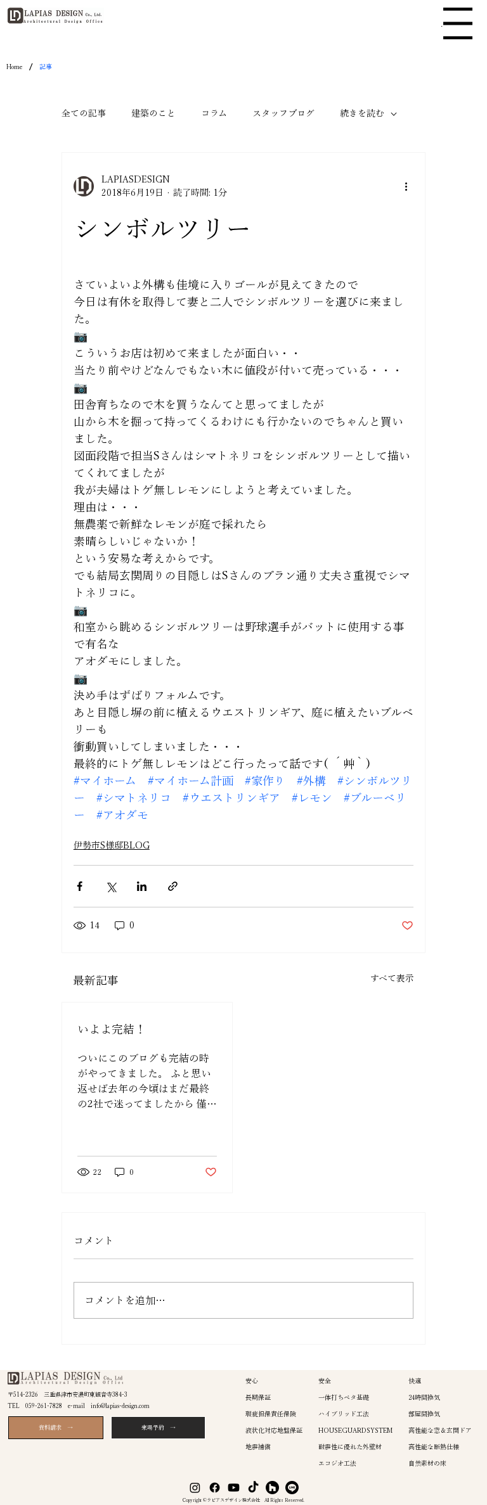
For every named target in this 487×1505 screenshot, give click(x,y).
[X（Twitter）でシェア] (111, 886)
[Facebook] (214, 1487)
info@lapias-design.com (120, 1406)
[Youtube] (233, 1487)
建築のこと (153, 113)
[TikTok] (253, 1487)
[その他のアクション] (405, 186)
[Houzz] (272, 1487)
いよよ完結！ (111, 1029)
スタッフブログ (283, 113)
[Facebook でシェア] (80, 886)
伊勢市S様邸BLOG (112, 845)
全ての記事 (84, 113)
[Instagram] (195, 1487)
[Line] (292, 1487)
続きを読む (362, 113)
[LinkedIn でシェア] (142, 886)
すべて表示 (392, 978)
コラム (214, 113)
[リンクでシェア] (173, 886)
